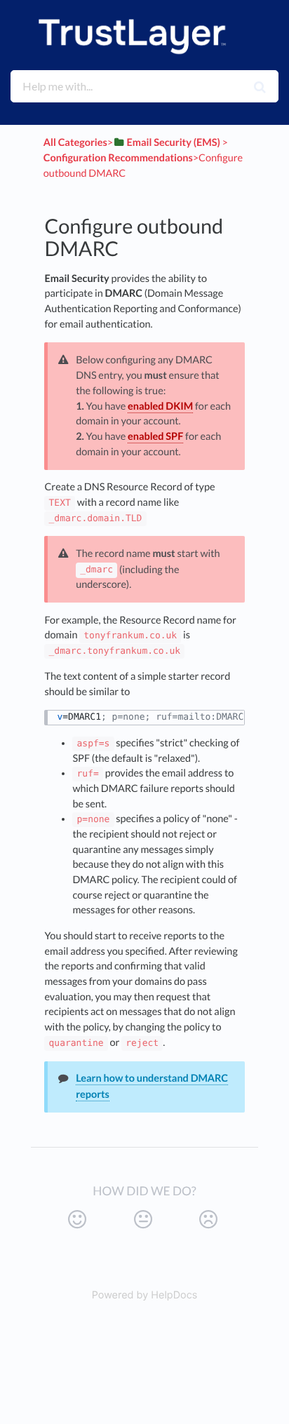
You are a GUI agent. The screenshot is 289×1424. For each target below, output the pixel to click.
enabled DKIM (160, 406)
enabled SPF (155, 437)
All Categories (75, 143)
